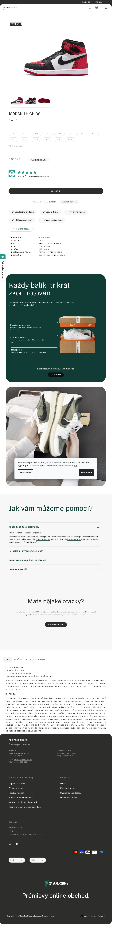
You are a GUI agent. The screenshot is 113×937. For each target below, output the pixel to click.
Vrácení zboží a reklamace (21, 797)
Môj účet (98, 2)
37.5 (36, 134)
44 (58, 140)
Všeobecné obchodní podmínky (23, 802)
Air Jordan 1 (45, 237)
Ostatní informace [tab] (35, 659)
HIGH (41, 240)
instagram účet (74, 539)
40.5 (94, 134)
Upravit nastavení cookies (64, 916)
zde (75, 465)
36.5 (25, 134)
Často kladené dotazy (70, 793)
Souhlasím (86, 472)
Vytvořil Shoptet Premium (94, 916)
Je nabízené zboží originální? (24, 527)
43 (47, 140)
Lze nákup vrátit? (18, 569)
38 (48, 134)
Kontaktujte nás (55, 624)
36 (13, 134)
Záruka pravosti (43, 539)
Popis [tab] (7, 659)
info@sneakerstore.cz (23, 760)
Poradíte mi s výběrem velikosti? (26, 551)
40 (82, 134)
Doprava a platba (17, 783)
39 (71, 134)
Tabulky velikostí (17, 793)
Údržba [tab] (18, 659)
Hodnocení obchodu (69, 797)
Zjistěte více (55, 375)
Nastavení (25, 472)
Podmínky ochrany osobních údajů (25, 807)
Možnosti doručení (69, 202)
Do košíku (55, 191)
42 (24, 140)
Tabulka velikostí (15, 146)
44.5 (70, 140)
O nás (63, 783)
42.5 (36, 140)
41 (13, 140)
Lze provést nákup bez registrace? (27, 560)
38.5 (59, 134)
